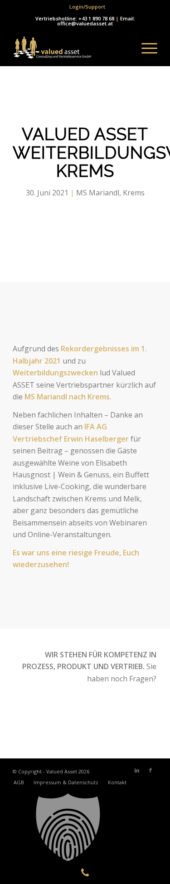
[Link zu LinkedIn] (137, 770)
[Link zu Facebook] (150, 770)
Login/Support (87, 6)
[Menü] (144, 48)
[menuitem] (87, 7)
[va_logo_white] (70, 48)
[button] (85, 827)
